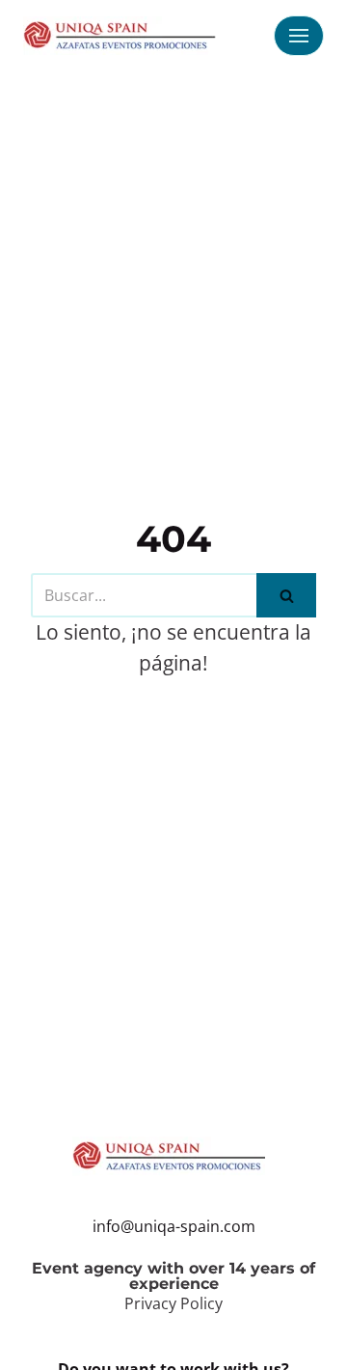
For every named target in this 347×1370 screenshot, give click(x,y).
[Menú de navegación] (299, 35)
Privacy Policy (173, 1303)
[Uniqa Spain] (119, 35)
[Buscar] (286, 595)
